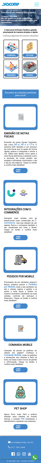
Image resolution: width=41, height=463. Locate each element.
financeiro (11, 75)
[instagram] (25, 454)
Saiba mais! (18, 170)
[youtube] (30, 454)
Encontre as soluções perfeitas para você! (20, 94)
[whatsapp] (19, 454)
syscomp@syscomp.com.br (22, 442)
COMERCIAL (11, 55)
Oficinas (29, 75)
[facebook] (14, 454)
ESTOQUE (29, 55)
